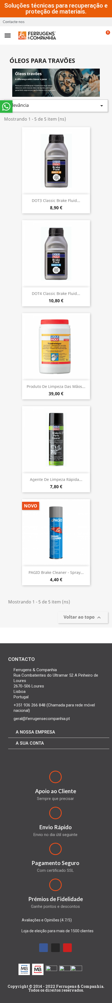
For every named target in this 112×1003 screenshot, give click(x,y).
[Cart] (104, 35)
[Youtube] (67, 947)
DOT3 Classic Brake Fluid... (56, 200)
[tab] (58, 732)
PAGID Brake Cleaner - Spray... (56, 572)
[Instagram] (55, 947)
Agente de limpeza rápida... (56, 479)
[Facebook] (43, 947)
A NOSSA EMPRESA (35, 732)
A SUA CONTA (30, 743)
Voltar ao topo (83, 617)
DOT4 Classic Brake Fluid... (56, 293)
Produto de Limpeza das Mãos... (56, 386)
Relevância (56, 105)
